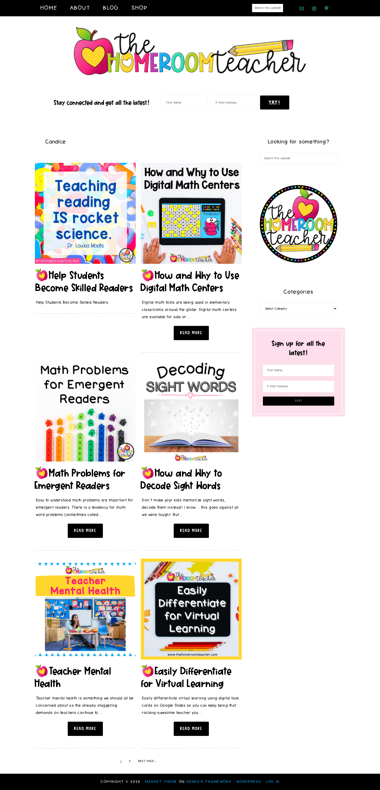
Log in (273, 782)
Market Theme (161, 782)
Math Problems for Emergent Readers (80, 479)
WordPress (248, 782)
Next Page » (147, 761)
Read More (191, 332)
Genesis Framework (209, 782)
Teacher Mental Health (73, 677)
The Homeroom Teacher (190, 51)
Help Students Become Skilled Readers (84, 281)
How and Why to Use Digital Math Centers (190, 281)
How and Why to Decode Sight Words (182, 479)
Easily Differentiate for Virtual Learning (186, 677)
